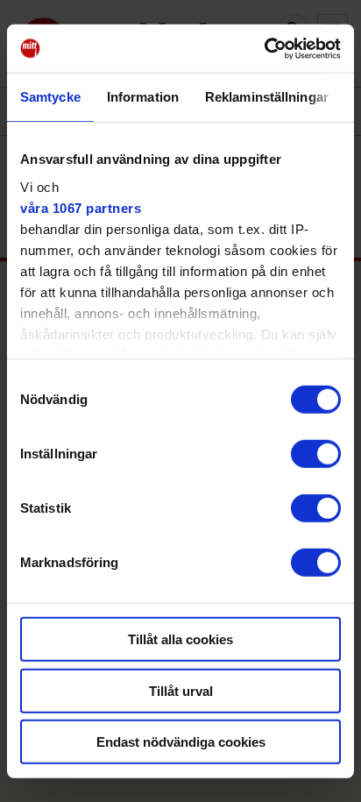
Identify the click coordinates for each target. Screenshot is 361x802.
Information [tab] (143, 96)
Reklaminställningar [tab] (267, 96)
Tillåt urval (181, 690)
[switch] (316, 454)
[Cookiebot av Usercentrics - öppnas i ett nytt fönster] (264, 48)
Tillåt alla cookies (180, 639)
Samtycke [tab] (50, 96)
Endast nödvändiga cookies (180, 742)
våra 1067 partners (80, 207)
